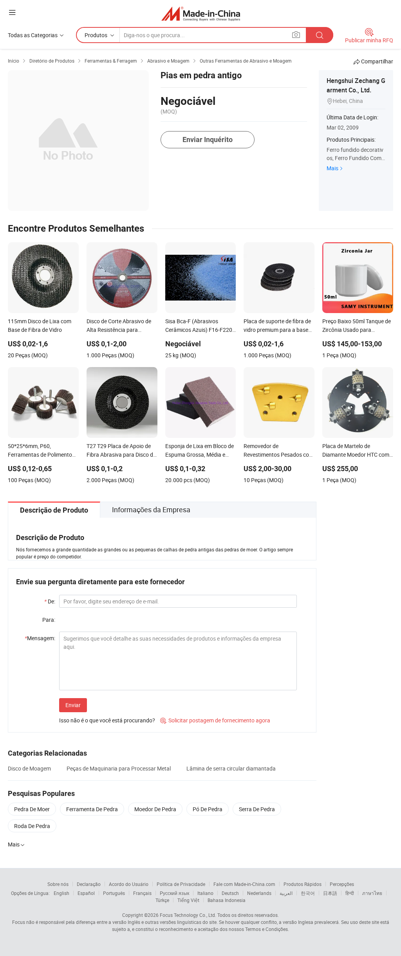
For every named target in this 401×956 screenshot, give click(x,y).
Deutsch (230, 893)
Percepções (342, 884)
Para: (48, 619)
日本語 (330, 893)
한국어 (308, 893)
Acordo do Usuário (128, 884)
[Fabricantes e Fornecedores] (200, 13)
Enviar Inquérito (207, 139)
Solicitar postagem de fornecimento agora (215, 720)
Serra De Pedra (257, 809)
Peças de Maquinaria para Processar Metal (119, 768)
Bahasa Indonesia (227, 900)
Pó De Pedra (207, 809)
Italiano (205, 893)
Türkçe (162, 900)
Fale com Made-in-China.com (244, 884)
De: (49, 601)
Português (114, 893)
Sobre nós (58, 884)
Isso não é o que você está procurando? (107, 720)
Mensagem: (40, 638)
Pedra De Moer (32, 809)
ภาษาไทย (372, 893)
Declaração (89, 884)
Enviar (73, 705)
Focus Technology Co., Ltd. (188, 915)
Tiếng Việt (188, 900)
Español (86, 893)
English (61, 893)
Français (142, 893)
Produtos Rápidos (303, 884)
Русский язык (174, 893)
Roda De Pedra (32, 826)
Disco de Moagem (29, 768)
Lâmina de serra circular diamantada (231, 768)
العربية (286, 893)
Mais (332, 168)
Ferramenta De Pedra (92, 809)
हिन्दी (349, 893)
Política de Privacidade (181, 884)
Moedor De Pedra (155, 809)
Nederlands (259, 893)
